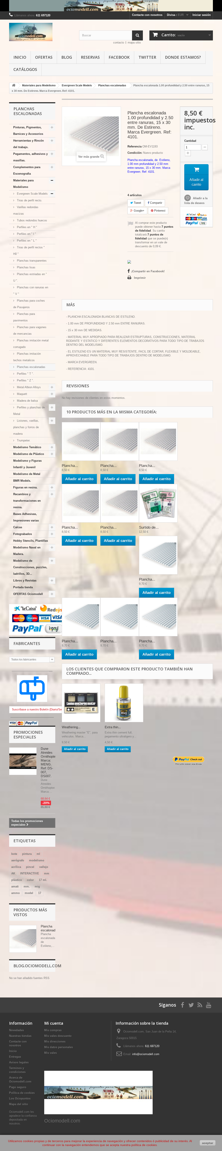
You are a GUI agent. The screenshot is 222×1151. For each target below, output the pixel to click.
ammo (15, 893)
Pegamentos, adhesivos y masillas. (30, 157)
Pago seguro (17, 1087)
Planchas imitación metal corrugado (31, 344)
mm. (27, 886)
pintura (27, 853)
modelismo (36, 860)
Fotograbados (22, 534)
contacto (118, 42)
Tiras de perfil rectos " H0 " (29, 251)
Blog (66, 57)
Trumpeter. (23, 440)
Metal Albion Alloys (28, 387)
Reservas (90, 57)
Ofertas (43, 57)
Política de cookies (22, 1092)
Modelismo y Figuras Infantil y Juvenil (27, 464)
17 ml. (43, 880)
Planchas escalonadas (30, 367)
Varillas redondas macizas (25, 210)
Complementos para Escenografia (26, 170)
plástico (16, 880)
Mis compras (53, 1030)
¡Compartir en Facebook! (148, 271)
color (30, 880)
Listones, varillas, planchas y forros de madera (26, 427)
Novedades (16, 1030)
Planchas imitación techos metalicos (27, 357)
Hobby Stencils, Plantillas (30, 540)
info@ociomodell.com (145, 1054)
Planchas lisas (25, 267)
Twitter (147, 57)
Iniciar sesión (202, 15)
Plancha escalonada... (50, 928)
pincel (30, 867)
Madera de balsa (27, 400)
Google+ (138, 210)
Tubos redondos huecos (31, 220)
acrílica (16, 867)
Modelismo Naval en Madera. (27, 551)
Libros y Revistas (24, 580)
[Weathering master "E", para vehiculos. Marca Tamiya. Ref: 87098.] (81, 702)
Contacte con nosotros (147, 15)
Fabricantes (26, 643)
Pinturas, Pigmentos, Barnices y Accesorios (28, 130)
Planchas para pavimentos (24, 317)
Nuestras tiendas (20, 1035)
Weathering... (71, 727)
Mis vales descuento (58, 1035)
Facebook (119, 57)
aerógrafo (17, 860)
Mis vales (50, 1052)
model (29, 893)
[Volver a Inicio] (14, 85)
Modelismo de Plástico (28, 454)
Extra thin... (113, 727)
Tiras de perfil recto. (29, 200)
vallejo (43, 867)
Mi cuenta (53, 1023)
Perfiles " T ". (25, 373)
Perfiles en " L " (26, 240)
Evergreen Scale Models (32, 193)
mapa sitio (134, 42)
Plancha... (70, 466)
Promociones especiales (28, 735)
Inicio (19, 57)
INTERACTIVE (29, 873)
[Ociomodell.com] (41, 32)
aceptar (207, 1143)
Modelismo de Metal (26, 474)
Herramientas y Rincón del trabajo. (28, 144)
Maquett (21, 394)
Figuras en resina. (25, 487)
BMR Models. (22, 480)
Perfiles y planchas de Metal (29, 411)
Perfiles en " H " (26, 227)
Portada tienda (23, 587)
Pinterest (159, 210)
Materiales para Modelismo (23, 184)
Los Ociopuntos (20, 1098)
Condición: (134, 152)
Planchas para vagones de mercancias (29, 330)
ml (38, 853)
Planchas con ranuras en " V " (30, 291)
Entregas (15, 1056)
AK (13, 873)
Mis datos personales (58, 1047)
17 (39, 893)
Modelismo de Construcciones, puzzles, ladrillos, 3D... (30, 567)
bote (14, 853)
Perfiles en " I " (26, 234)
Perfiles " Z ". (25, 380)
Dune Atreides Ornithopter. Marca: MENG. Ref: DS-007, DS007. (49, 762)
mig (37, 886)
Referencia (134, 146)
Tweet (137, 202)
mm (46, 873)
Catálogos (25, 69)
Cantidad (190, 140)
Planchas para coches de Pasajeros (29, 304)
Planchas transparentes (31, 260)
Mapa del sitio (18, 1104)
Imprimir (140, 277)
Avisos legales (19, 1062)
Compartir (155, 202)
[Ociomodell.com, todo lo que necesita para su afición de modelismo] (111, 5)
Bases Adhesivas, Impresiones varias (26, 517)
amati (15, 886)
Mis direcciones (54, 1041)
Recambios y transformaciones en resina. (27, 501)
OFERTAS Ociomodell (28, 594)
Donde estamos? (183, 57)
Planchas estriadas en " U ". (30, 277)
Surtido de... (149, 527)
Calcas (17, 527)
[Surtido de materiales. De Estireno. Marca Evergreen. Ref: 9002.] (158, 503)
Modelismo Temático (27, 447)
